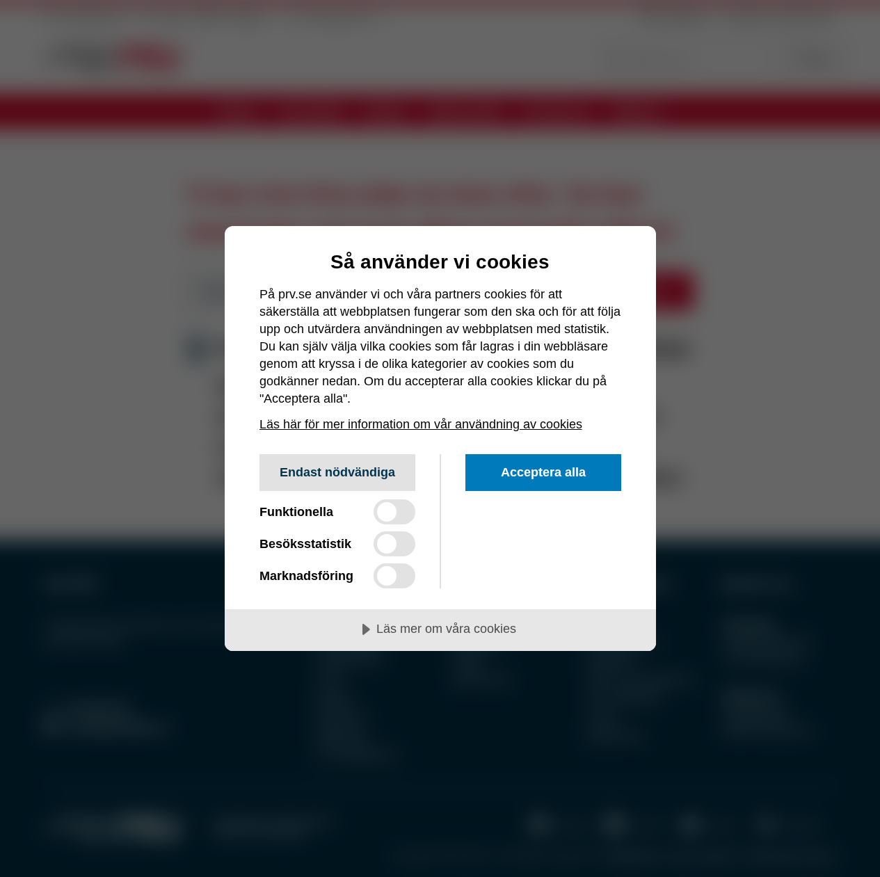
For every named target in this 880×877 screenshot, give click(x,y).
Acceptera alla (543, 472)
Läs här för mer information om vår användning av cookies (420, 424)
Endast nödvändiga (337, 472)
